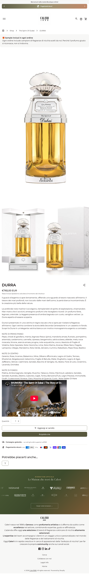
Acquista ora (44, 434)
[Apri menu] (4, 18)
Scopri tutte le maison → (44, 506)
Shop (12, 31)
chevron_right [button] (84, 6)
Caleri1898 (33, 570)
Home (44, 566)
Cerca (44, 555)
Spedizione (15, 293)
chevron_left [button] (4, 6)
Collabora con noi (44, 559)
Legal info (45, 562)
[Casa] (44, 19)
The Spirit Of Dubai (27, 31)
